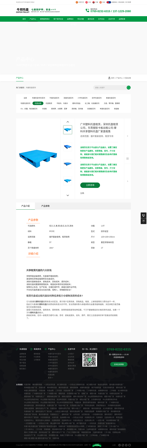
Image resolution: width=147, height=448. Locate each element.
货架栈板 (47, 429)
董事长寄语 (72, 366)
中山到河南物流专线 (95, 396)
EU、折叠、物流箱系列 (29, 109)
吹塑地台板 (117, 432)
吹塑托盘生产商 (64, 408)
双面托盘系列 (68, 98)
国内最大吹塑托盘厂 (116, 384)
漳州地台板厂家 (44, 432)
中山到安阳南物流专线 (65, 402)
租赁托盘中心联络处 (43, 420)
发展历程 (71, 369)
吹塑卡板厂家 (63, 405)
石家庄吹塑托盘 (108, 387)
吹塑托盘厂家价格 (30, 414)
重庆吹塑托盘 (63, 387)
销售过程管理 (66, 396)
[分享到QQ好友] (129, 445)
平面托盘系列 (54, 98)
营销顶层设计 (101, 405)
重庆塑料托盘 (52, 387)
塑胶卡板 (93, 393)
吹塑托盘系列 (31, 87)
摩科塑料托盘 (29, 405)
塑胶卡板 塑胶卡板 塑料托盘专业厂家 (37, 438)
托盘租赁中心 (29, 420)
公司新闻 (37, 360)
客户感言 (23, 363)
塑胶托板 (86, 408)
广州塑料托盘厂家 (38, 393)
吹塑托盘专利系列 (38, 98)
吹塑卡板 (81, 429)
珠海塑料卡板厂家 (102, 411)
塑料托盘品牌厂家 (76, 411)
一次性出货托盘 (49, 384)
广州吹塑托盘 (91, 426)
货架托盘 (42, 387)
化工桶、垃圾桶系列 (92, 103)
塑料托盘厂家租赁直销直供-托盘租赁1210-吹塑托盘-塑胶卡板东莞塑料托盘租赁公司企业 (127, 189)
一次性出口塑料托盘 (61, 411)
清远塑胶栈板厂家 (112, 420)
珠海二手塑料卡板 (66, 435)
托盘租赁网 (56, 420)
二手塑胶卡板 (80, 390)
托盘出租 (127, 78)
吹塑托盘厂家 (103, 393)
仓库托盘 (55, 417)
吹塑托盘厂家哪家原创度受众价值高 (71, 426)
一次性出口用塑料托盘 (76, 384)
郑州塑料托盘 (115, 411)
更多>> (50, 378)
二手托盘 (58, 390)
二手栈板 (113, 390)
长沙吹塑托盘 (108, 408)
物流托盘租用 (102, 384)
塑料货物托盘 (119, 408)
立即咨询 (90, 185)
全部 (25, 98)
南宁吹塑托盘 (96, 387)
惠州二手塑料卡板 (30, 432)
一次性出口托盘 (77, 417)
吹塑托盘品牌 (89, 411)
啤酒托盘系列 (105, 109)
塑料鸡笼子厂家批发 (31, 417)
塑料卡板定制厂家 (79, 396)
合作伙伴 (71, 363)
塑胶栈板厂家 (29, 396)
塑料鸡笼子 (109, 414)
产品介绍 (25, 206)
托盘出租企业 (78, 420)
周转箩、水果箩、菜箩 (59, 109)
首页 (112, 78)
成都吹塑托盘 (85, 387)
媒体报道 (37, 354)
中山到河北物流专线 (31, 399)
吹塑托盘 (27, 393)
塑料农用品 (76, 103)
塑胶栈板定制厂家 (53, 396)
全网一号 (87, 445)
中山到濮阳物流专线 (110, 399)
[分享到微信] (123, 445)
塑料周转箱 (74, 387)
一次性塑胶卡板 (29, 423)
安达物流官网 (61, 399)
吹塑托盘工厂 (40, 396)
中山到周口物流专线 (31, 402)
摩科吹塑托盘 (40, 405)
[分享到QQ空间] (126, 445)
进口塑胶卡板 (91, 384)
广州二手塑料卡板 (73, 432)
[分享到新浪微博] (119, 445)
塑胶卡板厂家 (109, 396)
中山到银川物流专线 (47, 399)
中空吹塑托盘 (45, 417)
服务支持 (23, 357)
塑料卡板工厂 (76, 408)
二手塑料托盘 (91, 390)
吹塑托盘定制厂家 (116, 393)
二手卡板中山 (29, 429)
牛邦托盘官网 (89, 405)
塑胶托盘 (62, 393)
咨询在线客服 (119, 364)
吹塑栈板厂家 (29, 411)
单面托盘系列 (111, 98)
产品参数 (45, 206)
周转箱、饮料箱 (77, 109)
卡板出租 (42, 390)
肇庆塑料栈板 (37, 384)
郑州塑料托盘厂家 (58, 429)
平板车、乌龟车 (62, 103)
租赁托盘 (119, 417)
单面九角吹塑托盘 (30, 390)
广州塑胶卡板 (52, 393)
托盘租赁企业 (66, 420)
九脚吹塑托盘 (91, 429)
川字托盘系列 (82, 98)
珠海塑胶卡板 (65, 417)
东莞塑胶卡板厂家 (73, 393)
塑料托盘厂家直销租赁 (118, 429)
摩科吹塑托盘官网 (89, 402)
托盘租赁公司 (89, 417)
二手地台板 (94, 435)
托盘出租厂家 (68, 390)
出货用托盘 (86, 414)
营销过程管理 (29, 408)
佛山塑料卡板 (55, 423)
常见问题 (23, 360)
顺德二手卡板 (102, 426)
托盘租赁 (49, 103)
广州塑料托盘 (114, 402)
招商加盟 (23, 366)
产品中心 (119, 78)
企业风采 (71, 357)
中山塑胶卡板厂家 (81, 435)
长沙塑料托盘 (122, 390)
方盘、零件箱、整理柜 (112, 103)
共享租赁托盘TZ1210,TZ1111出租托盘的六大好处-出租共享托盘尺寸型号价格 (127, 144)
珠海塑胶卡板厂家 (30, 387)
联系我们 (23, 369)
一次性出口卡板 (42, 423)
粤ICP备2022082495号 (67, 445)
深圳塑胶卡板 (71, 429)
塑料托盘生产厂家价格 (44, 411)
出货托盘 (76, 414)
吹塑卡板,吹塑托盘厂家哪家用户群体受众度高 (40, 426)
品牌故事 (23, 354)
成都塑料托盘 (103, 390)
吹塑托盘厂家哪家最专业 (107, 423)
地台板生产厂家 (29, 435)
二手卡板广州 (114, 426)
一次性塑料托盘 (97, 414)
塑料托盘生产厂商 (42, 408)
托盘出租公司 (109, 417)
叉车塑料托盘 (96, 399)
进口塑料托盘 (62, 384)
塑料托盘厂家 (121, 387)
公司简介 (71, 354)
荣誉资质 (71, 360)
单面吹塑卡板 (86, 432)
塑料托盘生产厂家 (58, 432)
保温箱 (116, 109)
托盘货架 (27, 384)
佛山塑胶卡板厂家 (68, 423)
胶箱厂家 (85, 393)
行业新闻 (37, 357)
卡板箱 (44, 109)
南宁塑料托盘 (81, 423)
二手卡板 (39, 429)
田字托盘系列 (97, 98)
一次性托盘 (92, 423)
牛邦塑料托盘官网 (114, 405)
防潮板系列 (91, 109)
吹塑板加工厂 (55, 414)
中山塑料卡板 (42, 435)
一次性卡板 (100, 420)
